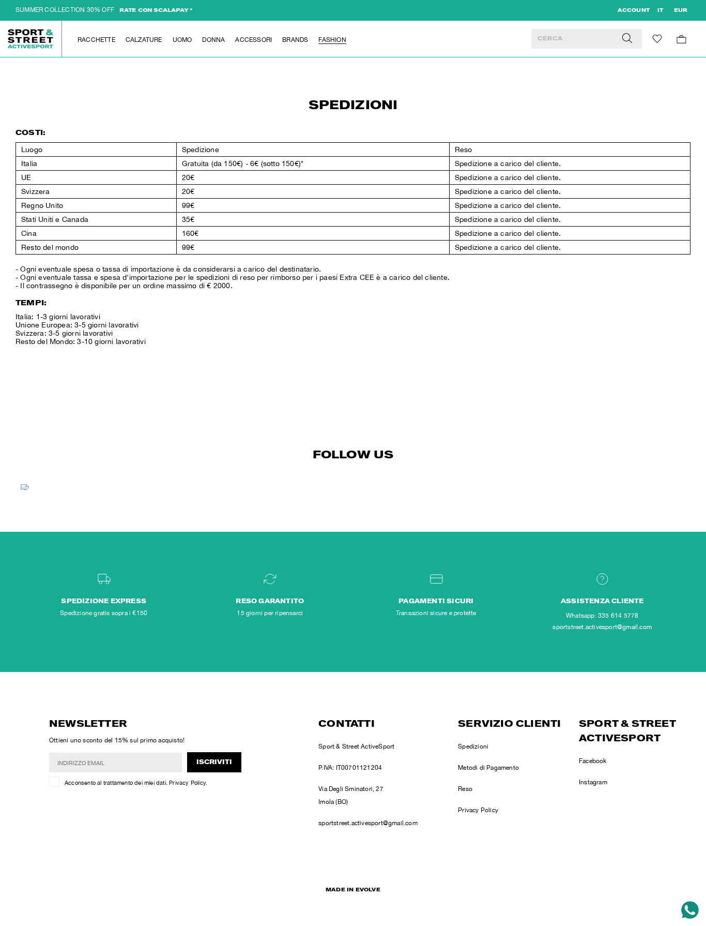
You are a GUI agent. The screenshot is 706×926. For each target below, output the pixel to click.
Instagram (593, 782)
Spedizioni (473, 746)
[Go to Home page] (31, 39)
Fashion (332, 39)
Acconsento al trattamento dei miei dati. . (136, 783)
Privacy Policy (187, 783)
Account (634, 10)
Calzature (144, 39)
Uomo (182, 39)
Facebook (593, 761)
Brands (295, 39)
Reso (465, 789)
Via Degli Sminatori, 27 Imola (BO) (350, 795)
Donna (213, 39)
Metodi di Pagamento (488, 767)
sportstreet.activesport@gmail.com (368, 823)
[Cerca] (627, 39)
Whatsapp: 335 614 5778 (602, 615)
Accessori (253, 39)
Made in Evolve (353, 890)
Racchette (96, 39)
